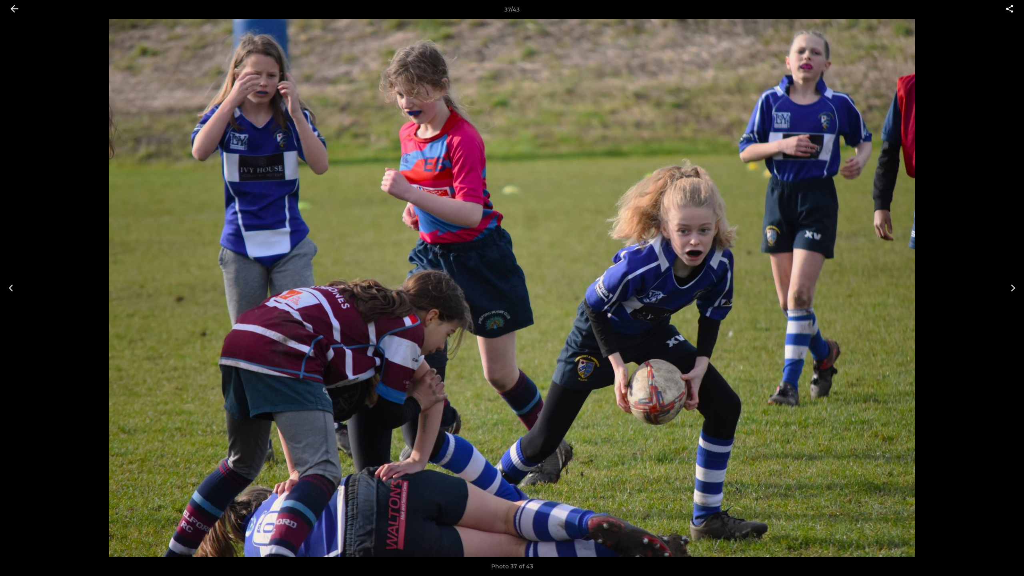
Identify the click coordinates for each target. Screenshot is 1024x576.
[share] (1009, 9)
